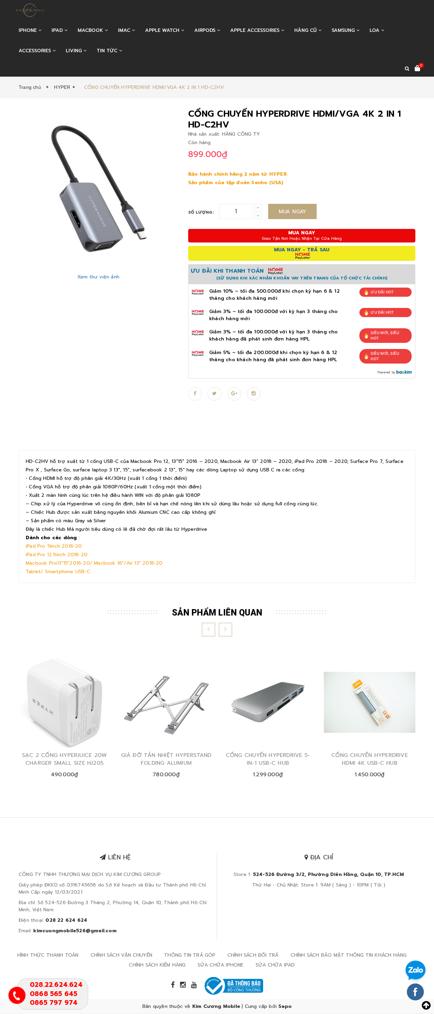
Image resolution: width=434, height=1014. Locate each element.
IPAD (58, 30)
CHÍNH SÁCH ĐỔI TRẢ (253, 955)
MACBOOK (91, 30)
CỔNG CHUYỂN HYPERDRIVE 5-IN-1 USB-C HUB (268, 759)
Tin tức (108, 50)
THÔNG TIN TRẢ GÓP (189, 955)
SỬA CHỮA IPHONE (221, 965)
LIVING (74, 50)
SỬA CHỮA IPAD (275, 965)
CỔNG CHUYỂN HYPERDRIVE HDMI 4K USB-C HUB (369, 759)
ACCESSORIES (36, 50)
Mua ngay (293, 211)
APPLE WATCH (163, 30)
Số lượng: (201, 212)
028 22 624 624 (66, 920)
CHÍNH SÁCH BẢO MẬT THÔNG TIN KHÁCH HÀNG (349, 955)
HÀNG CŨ (306, 30)
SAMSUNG (344, 30)
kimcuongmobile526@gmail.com (74, 930)
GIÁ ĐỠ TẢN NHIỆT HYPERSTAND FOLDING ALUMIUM (166, 759)
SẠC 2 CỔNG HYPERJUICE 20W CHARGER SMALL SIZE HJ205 (64, 759)
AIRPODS (205, 30)
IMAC (125, 30)
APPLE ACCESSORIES (255, 30)
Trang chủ (31, 87)
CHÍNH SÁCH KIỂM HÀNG (157, 965)
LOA (375, 30)
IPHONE (28, 30)
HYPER (62, 87)
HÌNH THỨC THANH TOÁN (48, 955)
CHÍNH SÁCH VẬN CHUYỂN (121, 955)
